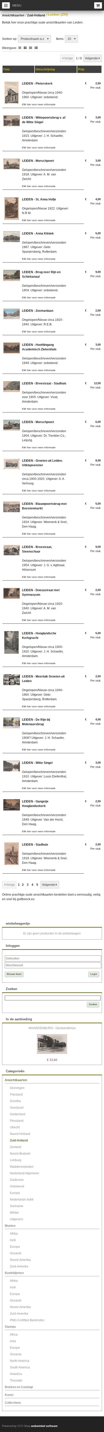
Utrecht (15, 1127)
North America (19, 1361)
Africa (14, 1334)
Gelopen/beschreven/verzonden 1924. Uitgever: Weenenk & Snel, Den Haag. (44, 522)
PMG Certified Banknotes (27, 1320)
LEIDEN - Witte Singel (37, 763)
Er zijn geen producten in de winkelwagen (52, 933)
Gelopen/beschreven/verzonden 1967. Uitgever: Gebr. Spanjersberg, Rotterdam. (44, 247)
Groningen (17, 1088)
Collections (13, 1402)
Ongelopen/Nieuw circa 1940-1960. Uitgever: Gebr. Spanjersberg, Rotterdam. (42, 694)
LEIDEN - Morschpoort (38, 161)
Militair (14, 1212)
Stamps (10, 1327)
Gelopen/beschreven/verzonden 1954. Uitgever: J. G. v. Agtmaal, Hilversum (44, 565)
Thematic (16, 1380)
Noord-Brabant (20, 1153)
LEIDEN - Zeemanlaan (37, 311)
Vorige (68, 58)
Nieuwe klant (14, 974)
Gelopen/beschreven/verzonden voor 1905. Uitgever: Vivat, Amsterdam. (44, 397)
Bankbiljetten (14, 1273)
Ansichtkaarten (13, 15)
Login (93, 974)
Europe (15, 1193)
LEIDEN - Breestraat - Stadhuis (44, 383)
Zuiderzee (17, 1180)
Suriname (16, 1206)
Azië (13, 1240)
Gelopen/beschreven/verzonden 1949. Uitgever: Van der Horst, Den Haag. (44, 819)
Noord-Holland (20, 1134)
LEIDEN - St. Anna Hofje (39, 199)
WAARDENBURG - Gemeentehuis (52, 1028)
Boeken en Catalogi (19, 1387)
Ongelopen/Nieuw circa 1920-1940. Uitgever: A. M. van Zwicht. (42, 608)
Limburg (15, 1160)
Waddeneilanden (22, 1166)
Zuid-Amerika (19, 1266)
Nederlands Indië (22, 1199)
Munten (10, 1226)
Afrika (14, 1233)
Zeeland (15, 1147)
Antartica (16, 1374)
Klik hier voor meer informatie (39, 104)
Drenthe (15, 1101)
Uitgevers (16, 1219)
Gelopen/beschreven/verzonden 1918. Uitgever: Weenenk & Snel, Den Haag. (44, 858)
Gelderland (17, 1114)
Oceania (15, 1354)
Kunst (9, 1395)
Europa (15, 1246)
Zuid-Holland (36, 15)
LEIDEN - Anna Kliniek (38, 233)
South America (20, 1367)
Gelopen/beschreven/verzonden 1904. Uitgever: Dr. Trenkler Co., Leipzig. (44, 435)
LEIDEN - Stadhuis (35, 844)
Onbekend (17, 1186)
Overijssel (16, 1107)
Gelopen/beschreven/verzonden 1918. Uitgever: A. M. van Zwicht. (44, 174)
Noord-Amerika (20, 1260)
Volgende (91, 58)
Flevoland (16, 1121)
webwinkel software (44, 1425)
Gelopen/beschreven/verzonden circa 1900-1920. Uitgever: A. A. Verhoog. (44, 479)
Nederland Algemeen (24, 1173)
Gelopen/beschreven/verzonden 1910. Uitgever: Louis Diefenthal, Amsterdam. (44, 776)
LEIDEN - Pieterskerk (37, 83)
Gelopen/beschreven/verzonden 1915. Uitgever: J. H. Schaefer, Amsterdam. (44, 135)
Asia (13, 1341)
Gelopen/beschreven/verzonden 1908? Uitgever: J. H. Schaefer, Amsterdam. (44, 738)
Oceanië (15, 1253)
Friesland (16, 1094)
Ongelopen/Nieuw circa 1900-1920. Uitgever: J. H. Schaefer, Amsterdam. (42, 651)
